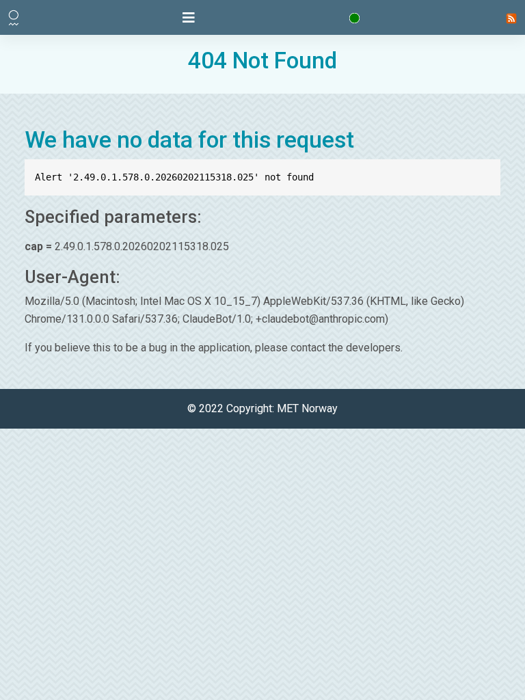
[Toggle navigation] (188, 17)
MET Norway (307, 408)
